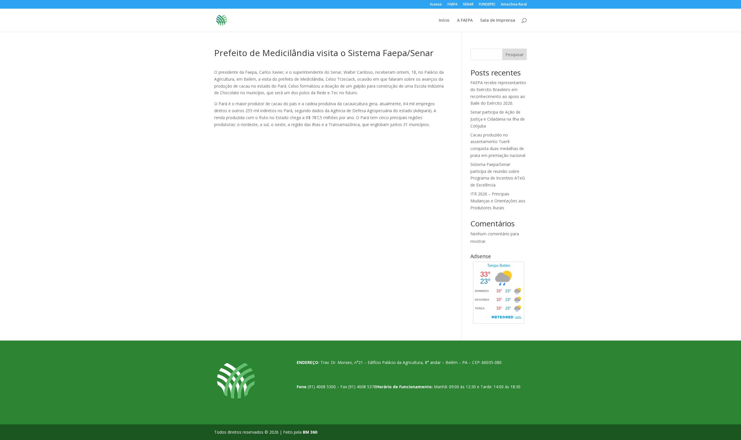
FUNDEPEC (487, 5)
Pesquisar (514, 54)
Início (444, 20)
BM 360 (310, 432)
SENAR (468, 5)
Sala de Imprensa (497, 20)
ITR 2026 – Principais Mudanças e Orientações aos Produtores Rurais (497, 200)
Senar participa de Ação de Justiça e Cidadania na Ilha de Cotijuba (497, 119)
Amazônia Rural (514, 5)
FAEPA (452, 5)
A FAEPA (465, 20)
